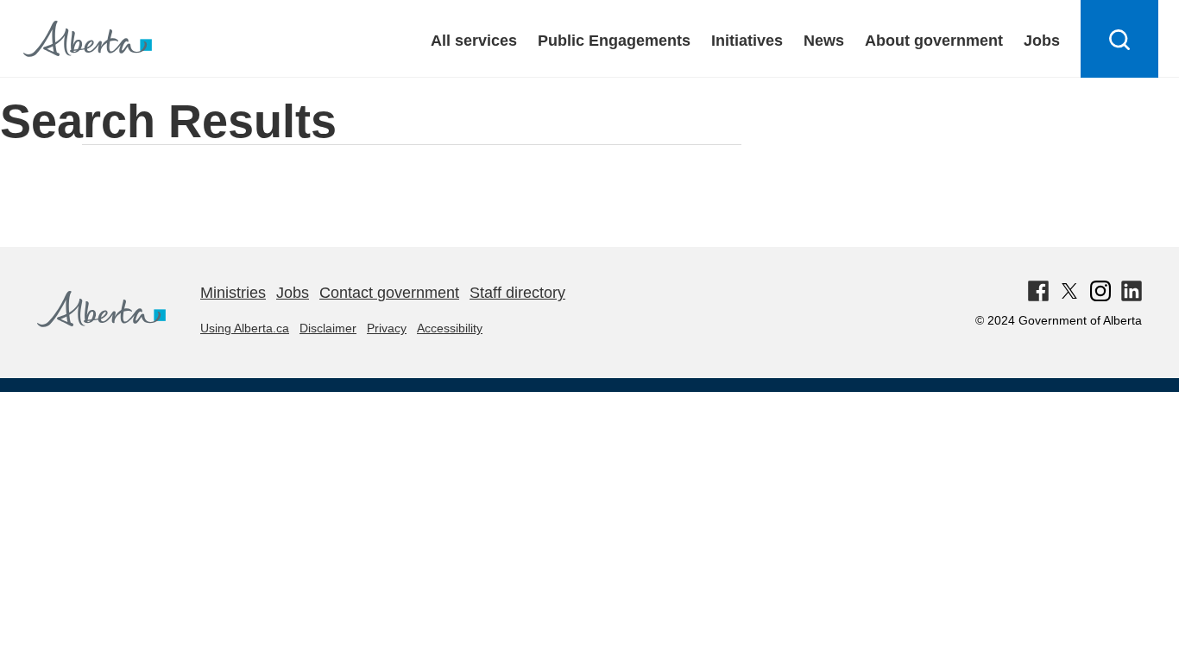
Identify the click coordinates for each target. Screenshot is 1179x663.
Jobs (1042, 40)
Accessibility (449, 328)
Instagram (1100, 291)
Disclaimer (327, 328)
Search (1120, 77)
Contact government (389, 292)
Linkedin (1131, 291)
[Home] (101, 322)
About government (934, 40)
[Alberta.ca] (87, 39)
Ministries (233, 292)
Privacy (387, 328)
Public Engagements (614, 40)
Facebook (1038, 291)
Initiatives (747, 40)
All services (474, 40)
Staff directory (517, 292)
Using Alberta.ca (244, 328)
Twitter (1069, 291)
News (824, 40)
